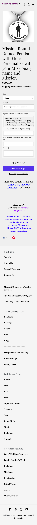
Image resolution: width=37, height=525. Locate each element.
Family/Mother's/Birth (14, 460)
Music (7, 427)
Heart (7, 397)
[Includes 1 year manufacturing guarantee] (19, 125)
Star (6, 415)
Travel (7, 490)
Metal (5, 103)
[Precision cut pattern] (19, 118)
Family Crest (10, 364)
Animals (8, 439)
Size (4, 94)
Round (7, 379)
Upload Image (10, 358)
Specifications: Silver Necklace (18, 114)
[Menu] (33, 4)
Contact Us (9, 275)
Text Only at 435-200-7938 (16, 301)
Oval (6, 385)
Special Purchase (12, 269)
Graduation (9, 478)
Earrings (8, 322)
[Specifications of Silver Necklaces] (27, 114)
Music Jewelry (11, 496)
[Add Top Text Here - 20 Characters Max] (30, 129)
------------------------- (14, 281)
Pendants (8, 317)
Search (7, 257)
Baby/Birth (9, 421)
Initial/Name (10, 484)
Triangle (8, 409)
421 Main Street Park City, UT (18, 296)
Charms (8, 328)
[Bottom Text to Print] (4, 139)
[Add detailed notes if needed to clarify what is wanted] (8, 148)
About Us (8, 263)
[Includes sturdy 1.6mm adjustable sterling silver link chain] (19, 123)
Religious (8, 433)
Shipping (6, 86)
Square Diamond (12, 403)
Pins (6, 334)
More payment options (18, 174)
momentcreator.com (18, 515)
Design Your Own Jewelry (16, 352)
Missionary (9, 472)
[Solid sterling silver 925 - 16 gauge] (19, 121)
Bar (6, 391)
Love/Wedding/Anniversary (17, 454)
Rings (6, 340)
